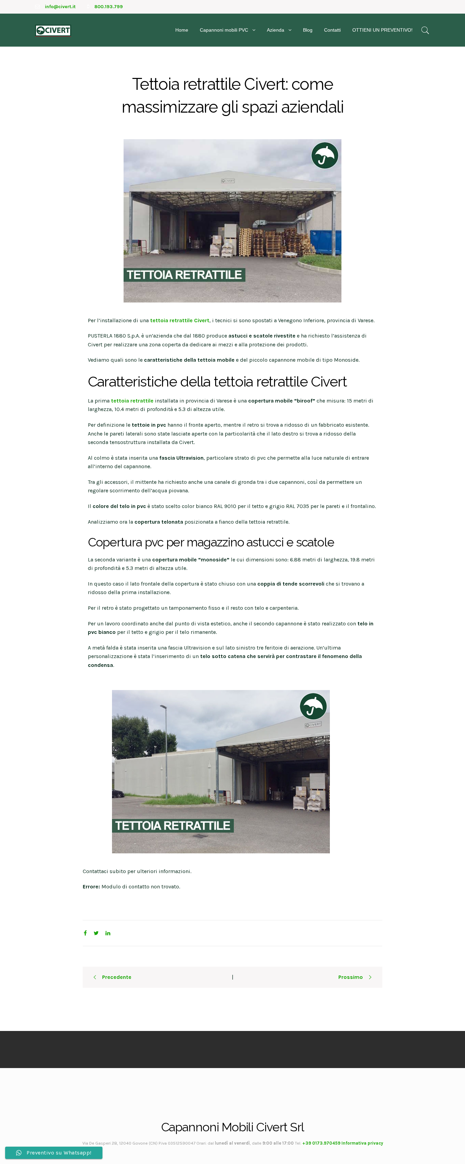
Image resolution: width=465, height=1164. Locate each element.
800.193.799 (108, 7)
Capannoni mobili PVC (224, 30)
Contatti (332, 30)
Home (181, 30)
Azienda (275, 30)
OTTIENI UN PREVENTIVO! (382, 30)
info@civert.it (60, 7)
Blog (307, 30)
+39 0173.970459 (321, 1143)
